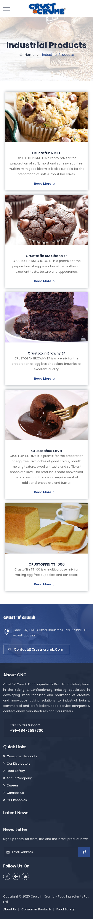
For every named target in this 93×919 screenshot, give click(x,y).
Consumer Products (22, 756)
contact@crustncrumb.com (38, 649)
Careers (13, 785)
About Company (19, 778)
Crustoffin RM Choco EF (46, 255)
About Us (10, 909)
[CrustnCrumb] (46, 8)
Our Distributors (18, 763)
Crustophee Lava (46, 450)
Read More (42, 183)
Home (29, 54)
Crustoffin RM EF (46, 153)
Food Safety (16, 771)
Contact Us (15, 793)
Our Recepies (17, 800)
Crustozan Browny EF (46, 353)
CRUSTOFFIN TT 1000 (47, 564)
